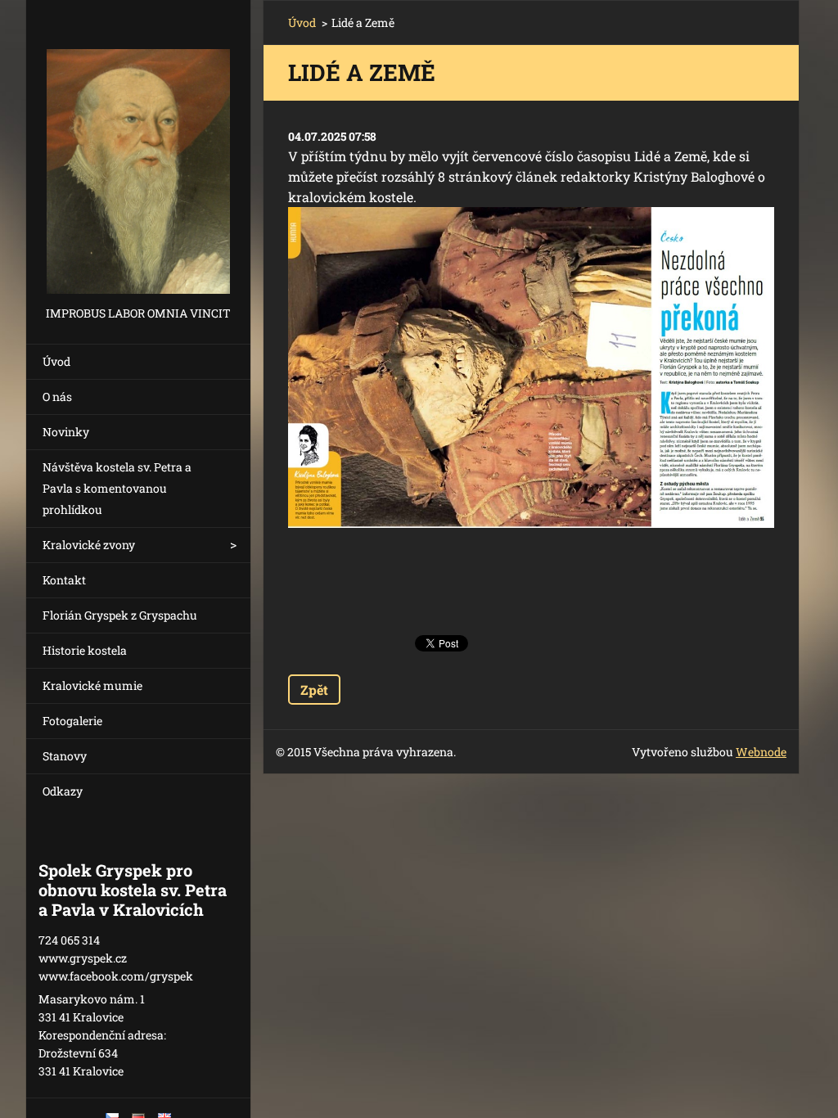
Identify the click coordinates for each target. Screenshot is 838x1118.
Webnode (761, 752)
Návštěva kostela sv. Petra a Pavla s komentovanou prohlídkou (117, 488)
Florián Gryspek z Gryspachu (120, 615)
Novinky (66, 432)
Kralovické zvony (89, 544)
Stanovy (65, 756)
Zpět (314, 689)
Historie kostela (85, 650)
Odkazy (63, 791)
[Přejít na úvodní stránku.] (138, 151)
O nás (57, 396)
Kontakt (64, 580)
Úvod (56, 361)
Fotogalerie (72, 720)
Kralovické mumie (92, 685)
